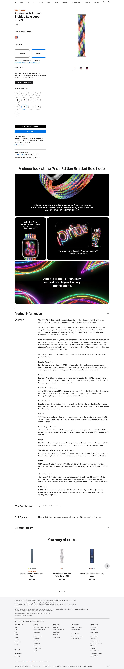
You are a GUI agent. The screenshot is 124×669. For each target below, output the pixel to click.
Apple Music (37, 643)
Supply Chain (94, 632)
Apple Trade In (56, 632)
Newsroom (93, 638)
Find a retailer (29, 661)
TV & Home (18, 642)
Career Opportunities (96, 643)
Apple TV (36, 641)
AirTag (16, 644)
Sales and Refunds (76, 666)
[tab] (75, 68)
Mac (16, 629)
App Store (36, 651)
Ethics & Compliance (96, 651)
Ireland (107, 666)
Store (16, 627)
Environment (93, 627)
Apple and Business (76, 627)
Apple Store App (57, 627)
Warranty (93, 646)
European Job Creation (96, 653)
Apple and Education (76, 636)
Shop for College (75, 638)
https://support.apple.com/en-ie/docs (67, 600)
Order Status (56, 634)
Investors (92, 648)
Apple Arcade (37, 646)
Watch (16, 637)
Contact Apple (94, 656)
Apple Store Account (39, 629)
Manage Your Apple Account (41, 627)
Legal (84, 666)
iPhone (16, 634)
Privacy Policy (47, 666)
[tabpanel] (81, 36)
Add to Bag (30, 131)
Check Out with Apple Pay (30, 126)
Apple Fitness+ (37, 648)
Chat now (20, 154)
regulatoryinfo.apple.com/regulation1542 (77, 609)
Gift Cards (17, 649)
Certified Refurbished (58, 629)
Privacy (92, 629)
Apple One (36, 638)
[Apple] (15, 621)
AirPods (17, 639)
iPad (16, 632)
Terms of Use (66, 666)
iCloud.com (37, 632)
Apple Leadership (95, 641)
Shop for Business (76, 629)
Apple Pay (17, 656)
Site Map (90, 666)
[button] (103, 2)
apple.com (17, 606)
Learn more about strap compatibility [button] (26, 62)
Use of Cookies (57, 666)
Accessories (18, 647)
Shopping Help (56, 637)
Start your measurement (24, 82)
